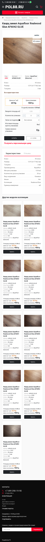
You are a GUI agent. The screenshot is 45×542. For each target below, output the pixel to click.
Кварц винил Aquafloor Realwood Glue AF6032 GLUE (32, 224)
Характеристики (13, 153)
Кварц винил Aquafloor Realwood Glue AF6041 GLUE (11, 334)
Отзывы (27, 153)
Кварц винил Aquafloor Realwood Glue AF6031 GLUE (11, 224)
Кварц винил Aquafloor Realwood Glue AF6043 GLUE (32, 334)
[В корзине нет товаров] (40, 7)
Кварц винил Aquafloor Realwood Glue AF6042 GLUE (18, 20)
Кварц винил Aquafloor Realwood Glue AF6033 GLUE (11, 279)
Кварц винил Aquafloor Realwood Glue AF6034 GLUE (32, 279)
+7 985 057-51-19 (23, 2)
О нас (4, 499)
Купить (14, 138)
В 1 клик (33, 138)
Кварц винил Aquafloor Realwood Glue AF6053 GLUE (11, 444)
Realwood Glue (34, 17)
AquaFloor (24, 17)
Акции (4, 506)
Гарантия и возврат (8, 503)
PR (10, 540)
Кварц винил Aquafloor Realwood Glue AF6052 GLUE (32, 389)
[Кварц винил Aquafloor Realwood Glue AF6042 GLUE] (22, 50)
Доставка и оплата (8, 501)
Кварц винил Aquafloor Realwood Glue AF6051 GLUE (11, 389)
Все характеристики (11, 92)
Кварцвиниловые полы (12, 17)
